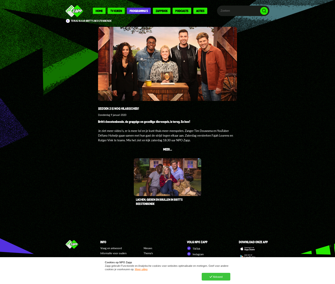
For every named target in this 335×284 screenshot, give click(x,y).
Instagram (198, 254)
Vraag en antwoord (111, 248)
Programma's (139, 11)
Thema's (148, 253)
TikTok (196, 248)
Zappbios (162, 11)
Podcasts (181, 11)
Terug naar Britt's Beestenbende (91, 20)
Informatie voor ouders (113, 253)
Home (99, 11)
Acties (200, 11)
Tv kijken (116, 11)
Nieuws (148, 248)
